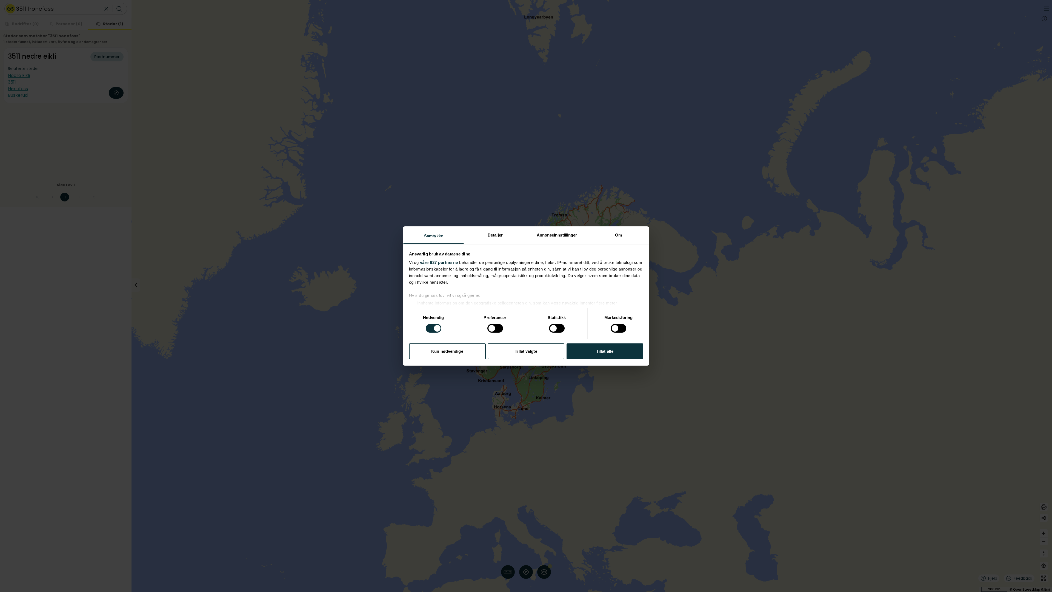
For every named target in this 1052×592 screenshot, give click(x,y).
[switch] (495, 328)
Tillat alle (604, 351)
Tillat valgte (526, 351)
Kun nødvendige (447, 351)
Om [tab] (618, 235)
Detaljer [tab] (495, 235)
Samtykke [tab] (433, 236)
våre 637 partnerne (439, 262)
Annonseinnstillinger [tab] (557, 235)
